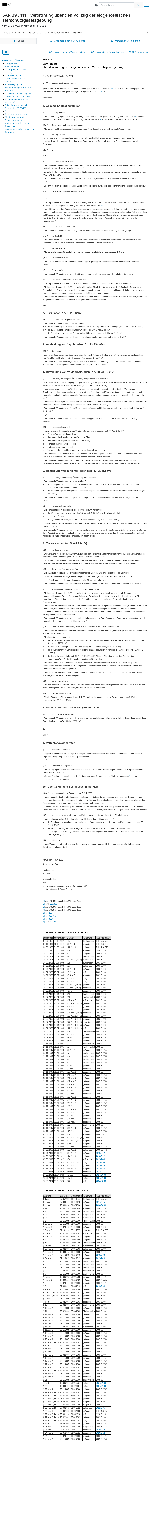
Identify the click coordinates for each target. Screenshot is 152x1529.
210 (50, 913)
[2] (102, 91)
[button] (96, 5)
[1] (112, 88)
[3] (136, 116)
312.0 (51, 919)
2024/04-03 (101, 1175)
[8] (89, 800)
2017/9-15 (100, 1172)
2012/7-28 (100, 1165)
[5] (102, 205)
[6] (117, 519)
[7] (129, 776)
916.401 (52, 916)
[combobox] (76, 32)
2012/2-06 (100, 1159)
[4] (100, 119)
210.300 (53, 904)
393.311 (53, 922)
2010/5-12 (100, 1153)
